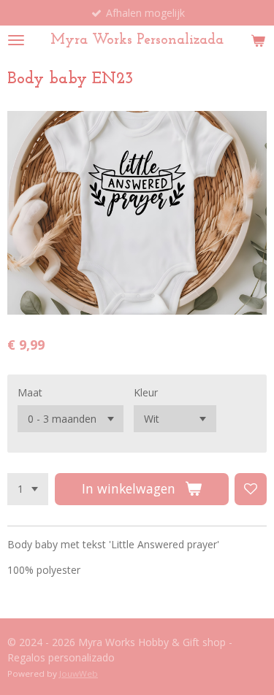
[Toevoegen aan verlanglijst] (251, 489)
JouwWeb (78, 673)
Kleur (146, 392)
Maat (30, 392)
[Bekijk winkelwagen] (258, 40)
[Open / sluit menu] (16, 40)
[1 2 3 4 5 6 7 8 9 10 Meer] (27, 489)
